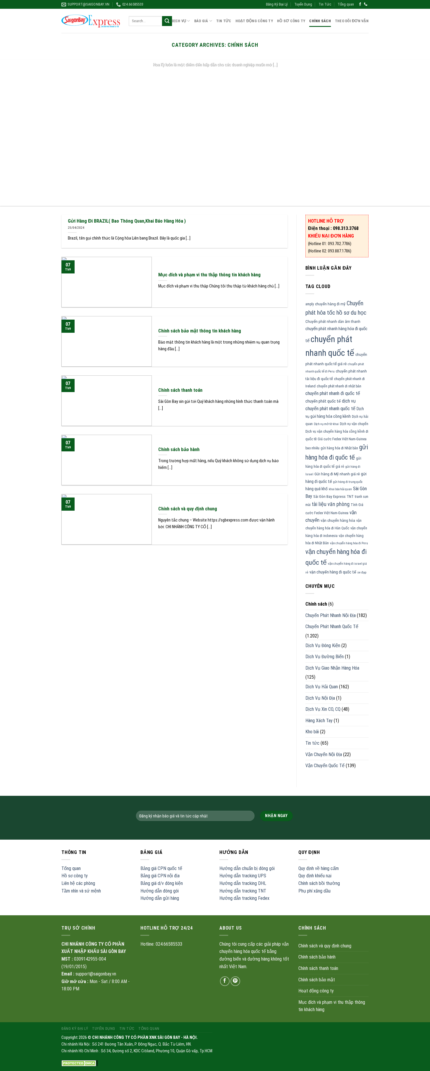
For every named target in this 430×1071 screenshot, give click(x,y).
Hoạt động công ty (254, 21)
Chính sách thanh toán (318, 968)
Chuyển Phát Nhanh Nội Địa (330, 615)
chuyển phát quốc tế (323, 401)
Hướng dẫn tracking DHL (242, 883)
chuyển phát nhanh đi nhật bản (339, 386)
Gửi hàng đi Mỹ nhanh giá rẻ (337, 474)
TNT (350, 496)
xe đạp (361, 572)
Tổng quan (346, 4)
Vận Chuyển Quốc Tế (325, 765)
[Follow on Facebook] (360, 4)
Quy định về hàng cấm (318, 868)
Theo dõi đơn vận (352, 21)
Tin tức (312, 743)
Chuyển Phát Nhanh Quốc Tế (331, 626)
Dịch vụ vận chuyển (354, 424)
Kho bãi (312, 731)
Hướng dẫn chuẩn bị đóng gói (247, 868)
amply (309, 304)
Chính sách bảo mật (316, 979)
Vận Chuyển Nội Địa (323, 754)
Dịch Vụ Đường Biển (324, 656)
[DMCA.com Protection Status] (79, 1062)
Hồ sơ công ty (74, 875)
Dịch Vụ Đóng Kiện (322, 645)
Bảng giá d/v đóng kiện (161, 883)
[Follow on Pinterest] (235, 981)
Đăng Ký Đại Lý (277, 4)
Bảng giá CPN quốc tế (161, 868)
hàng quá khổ (316, 488)
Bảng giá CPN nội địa (160, 875)
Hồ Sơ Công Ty (291, 21)
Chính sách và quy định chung (324, 946)
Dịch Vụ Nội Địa (320, 698)
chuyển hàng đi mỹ (330, 304)
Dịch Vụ (179, 21)
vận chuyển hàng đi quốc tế (332, 572)
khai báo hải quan (340, 489)
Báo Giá (201, 21)
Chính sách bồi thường (319, 883)
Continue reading (215, 76)
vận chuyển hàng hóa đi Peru (349, 543)
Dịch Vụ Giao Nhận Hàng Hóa (332, 668)
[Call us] (365, 4)
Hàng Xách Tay (319, 720)
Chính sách (320, 21)
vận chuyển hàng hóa (338, 520)
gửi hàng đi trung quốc (348, 482)
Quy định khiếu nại (314, 875)
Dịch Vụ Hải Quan (321, 686)
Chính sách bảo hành (317, 957)
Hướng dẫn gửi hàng (159, 898)
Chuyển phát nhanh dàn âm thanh (332, 321)
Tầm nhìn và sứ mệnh (81, 891)
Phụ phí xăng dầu (314, 891)
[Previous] (16, 133)
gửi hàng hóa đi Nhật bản (339, 448)
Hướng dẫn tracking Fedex (244, 898)
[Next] (414, 133)
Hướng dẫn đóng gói (159, 891)
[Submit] (167, 21)
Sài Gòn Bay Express (329, 496)
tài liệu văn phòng (331, 504)
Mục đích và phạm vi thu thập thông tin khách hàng (331, 1006)
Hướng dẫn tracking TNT (242, 891)
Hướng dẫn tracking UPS (242, 875)
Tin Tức (325, 4)
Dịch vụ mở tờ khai (326, 424)
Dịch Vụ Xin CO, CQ (322, 709)
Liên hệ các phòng (78, 883)
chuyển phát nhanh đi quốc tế (332, 393)
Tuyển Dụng (303, 4)
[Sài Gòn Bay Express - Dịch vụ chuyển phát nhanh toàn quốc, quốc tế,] (90, 21)
